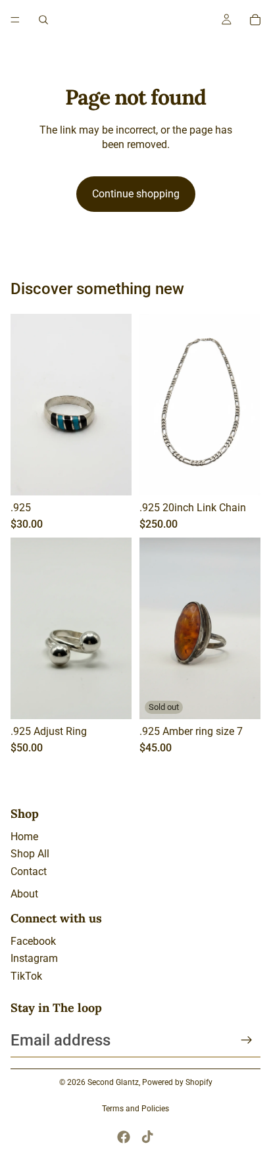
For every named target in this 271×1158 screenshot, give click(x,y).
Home (24, 836)
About (24, 894)
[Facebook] (124, 1137)
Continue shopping (136, 194)
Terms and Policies (135, 1108)
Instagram (34, 958)
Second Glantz (113, 1082)
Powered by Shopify (177, 1082)
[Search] (43, 19)
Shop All (30, 853)
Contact (29, 871)
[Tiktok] (147, 1137)
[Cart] (255, 19)
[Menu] (15, 20)
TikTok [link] (26, 976)
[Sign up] (246, 1040)
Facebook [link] (33, 941)
